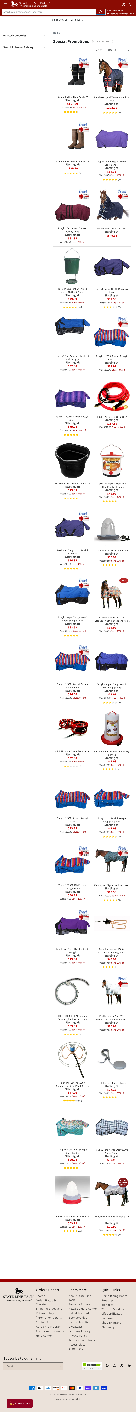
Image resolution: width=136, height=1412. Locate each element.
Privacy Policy (78, 1336)
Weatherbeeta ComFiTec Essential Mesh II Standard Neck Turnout (112, 619)
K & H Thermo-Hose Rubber (112, 417)
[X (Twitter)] (121, 1366)
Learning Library (80, 1331)
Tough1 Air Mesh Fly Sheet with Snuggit (72, 950)
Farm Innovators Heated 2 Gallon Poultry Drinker (112, 485)
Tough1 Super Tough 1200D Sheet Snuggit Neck (72, 619)
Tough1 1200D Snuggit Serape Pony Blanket (73, 686)
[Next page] (101, 1251)
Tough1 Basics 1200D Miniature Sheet (111, 290)
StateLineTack (63, 1394)
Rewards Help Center (83, 1309)
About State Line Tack (80, 1298)
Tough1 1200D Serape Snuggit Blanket (112, 358)
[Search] (100, 12)
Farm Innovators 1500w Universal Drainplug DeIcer (111, 951)
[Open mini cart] (130, 4)
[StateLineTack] (30, 4)
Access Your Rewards (50, 1331)
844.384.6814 (115, 10)
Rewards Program (80, 1304)
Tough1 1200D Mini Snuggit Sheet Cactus (72, 1151)
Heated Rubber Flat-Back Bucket (72, 483)
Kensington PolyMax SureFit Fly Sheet (112, 1218)
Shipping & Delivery (49, 1309)
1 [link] (84, 1251)
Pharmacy (108, 1327)
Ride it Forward (79, 1313)
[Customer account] (123, 4)
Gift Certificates (111, 1314)
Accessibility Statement (77, 1347)
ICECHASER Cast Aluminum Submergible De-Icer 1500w (72, 1017)
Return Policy (45, 1313)
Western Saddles (112, 1309)
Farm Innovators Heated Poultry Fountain (111, 753)
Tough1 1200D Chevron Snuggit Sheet (73, 418)
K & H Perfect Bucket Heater (112, 1083)
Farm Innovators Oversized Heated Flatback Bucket (72, 290)
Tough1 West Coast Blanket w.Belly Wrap (72, 230)
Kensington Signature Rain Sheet (112, 885)
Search (40, 1296)
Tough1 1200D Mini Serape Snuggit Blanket (112, 820)
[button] (24, 47)
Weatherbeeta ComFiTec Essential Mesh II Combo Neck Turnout (112, 1018)
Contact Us (43, 1322)
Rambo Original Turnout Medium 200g (111, 99)
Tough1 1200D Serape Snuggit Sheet (73, 820)
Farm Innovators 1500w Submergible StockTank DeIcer (72, 1084)
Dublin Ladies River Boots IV (72, 97)
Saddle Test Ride (80, 1322)
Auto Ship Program (48, 1327)
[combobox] (54, 12)
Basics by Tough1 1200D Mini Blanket (72, 552)
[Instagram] (114, 1366)
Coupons (107, 1318)
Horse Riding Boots (114, 1296)
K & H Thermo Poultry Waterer (111, 550)
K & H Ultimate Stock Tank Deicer (72, 751)
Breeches (107, 1301)
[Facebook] (107, 1366)
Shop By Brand (111, 1323)
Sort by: (99, 50)
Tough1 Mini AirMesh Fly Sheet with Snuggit (72, 357)
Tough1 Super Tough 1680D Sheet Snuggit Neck (112, 686)
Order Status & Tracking (46, 1302)
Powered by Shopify (77, 1394)
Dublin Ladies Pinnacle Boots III (72, 161)
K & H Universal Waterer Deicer (72, 1216)
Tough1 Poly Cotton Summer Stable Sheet (112, 163)
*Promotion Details (49, 1318)
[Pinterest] (129, 1366)
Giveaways (76, 1327)
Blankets (107, 1305)
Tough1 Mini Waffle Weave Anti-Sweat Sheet (112, 1151)
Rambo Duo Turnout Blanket (111, 228)
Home (56, 33)
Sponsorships (78, 1318)
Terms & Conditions (82, 1340)
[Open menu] (5, 4)
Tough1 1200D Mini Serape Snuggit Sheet (72, 887)
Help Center (44, 1336)
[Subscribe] (59, 1366)
